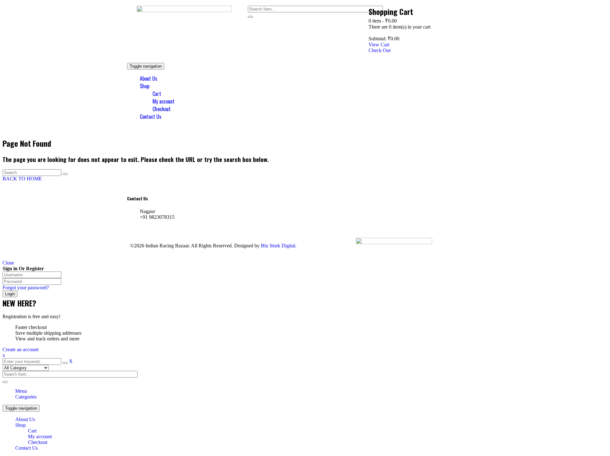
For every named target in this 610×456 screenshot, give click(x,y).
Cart (32, 430)
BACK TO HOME (22, 178)
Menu (21, 391)
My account (40, 436)
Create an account (20, 349)
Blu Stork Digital (278, 245)
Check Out (379, 50)
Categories (26, 396)
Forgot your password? (26, 287)
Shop (20, 425)
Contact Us (26, 448)
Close (8, 262)
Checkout (37, 442)
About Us (25, 419)
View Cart (379, 44)
